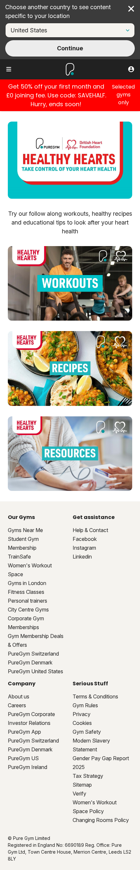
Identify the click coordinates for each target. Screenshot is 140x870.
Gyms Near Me (25, 530)
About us (18, 696)
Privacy (82, 714)
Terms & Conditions (95, 696)
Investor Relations (29, 723)
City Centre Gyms (28, 609)
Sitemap (82, 784)
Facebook (85, 539)
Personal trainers (27, 600)
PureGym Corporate (31, 714)
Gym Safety (87, 731)
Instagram (84, 547)
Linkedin (82, 556)
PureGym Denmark (30, 662)
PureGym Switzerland (33, 653)
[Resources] (70, 453)
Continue (70, 48)
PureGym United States (35, 671)
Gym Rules (85, 705)
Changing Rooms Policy (101, 820)
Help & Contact (90, 530)
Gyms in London (27, 583)
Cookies (82, 723)
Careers (17, 705)
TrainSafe (19, 556)
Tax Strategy (88, 776)
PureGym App (24, 731)
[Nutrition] (70, 368)
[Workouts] (70, 283)
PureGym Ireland (27, 767)
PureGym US (23, 758)
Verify (79, 793)
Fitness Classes (26, 592)
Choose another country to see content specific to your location (58, 11)
